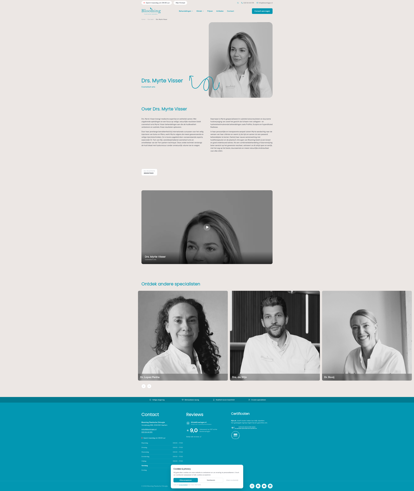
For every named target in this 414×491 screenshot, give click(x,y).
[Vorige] (143, 386)
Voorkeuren (211, 480)
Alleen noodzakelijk (232, 480)
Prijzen (210, 11)
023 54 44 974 (248, 3)
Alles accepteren (186, 480)
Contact (230, 11)
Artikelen (220, 11)
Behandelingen (185, 11)
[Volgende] (149, 386)
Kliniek (199, 11)
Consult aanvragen (262, 11)
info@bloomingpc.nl (266, 3)
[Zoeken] (238, 3)
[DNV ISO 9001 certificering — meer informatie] (235, 435)
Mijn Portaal (180, 3)
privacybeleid (183, 485)
